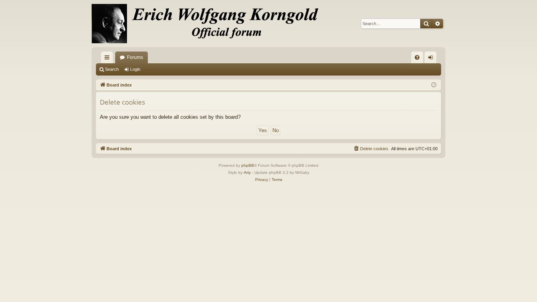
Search (112, 69)
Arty (247, 172)
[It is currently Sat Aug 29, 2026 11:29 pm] (433, 85)
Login (135, 69)
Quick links (108, 59)
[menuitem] (417, 57)
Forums (135, 57)
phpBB (247, 165)
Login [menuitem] (432, 59)
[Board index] (209, 23)
